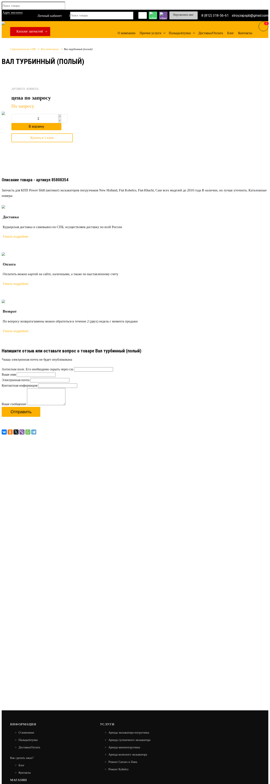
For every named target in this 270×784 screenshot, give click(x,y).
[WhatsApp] (27, 432)
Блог (21, 765)
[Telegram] (33, 432)
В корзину (36, 126)
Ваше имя (9, 374)
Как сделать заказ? (22, 758)
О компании (26, 732)
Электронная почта (16, 380)
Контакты (25, 772)
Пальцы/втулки (28, 740)
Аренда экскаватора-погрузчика (128, 732)
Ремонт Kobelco (118, 769)
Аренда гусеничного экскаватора (129, 740)
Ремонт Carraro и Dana (122, 762)
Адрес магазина (13, 12)
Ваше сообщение (14, 404)
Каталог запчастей (29, 31)
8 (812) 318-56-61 (215, 15)
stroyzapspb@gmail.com (250, 15)
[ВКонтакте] (4, 432)
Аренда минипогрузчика (124, 747)
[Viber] (21, 432)
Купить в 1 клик (42, 137)
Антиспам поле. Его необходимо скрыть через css (37, 369)
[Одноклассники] (10, 432)
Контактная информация (19, 385)
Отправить (21, 411)
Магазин (18, 780)
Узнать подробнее (15, 236)
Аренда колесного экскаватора (127, 754)
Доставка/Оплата (29, 747)
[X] (16, 432)
